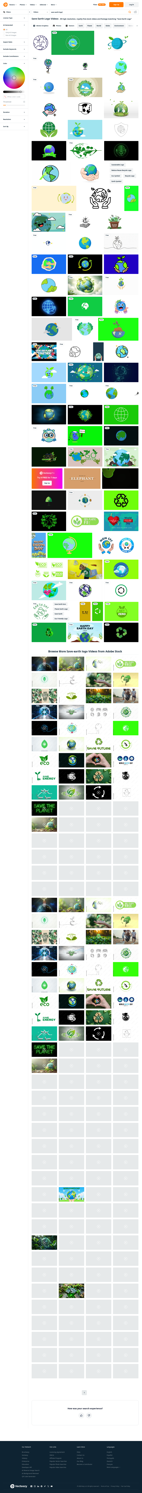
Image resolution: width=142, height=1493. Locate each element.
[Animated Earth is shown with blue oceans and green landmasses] (52, 329)
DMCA (52, 1455)
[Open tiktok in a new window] (45, 1486)
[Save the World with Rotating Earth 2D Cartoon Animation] (85, 87)
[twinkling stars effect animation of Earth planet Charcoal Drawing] (41, 43)
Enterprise (25, 1461)
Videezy (24, 1458)
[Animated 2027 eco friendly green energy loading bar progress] (49, 457)
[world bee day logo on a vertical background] (85, 611)
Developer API (27, 1467)
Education (25, 1464)
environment (119, 26)
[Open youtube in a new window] (51, 1486)
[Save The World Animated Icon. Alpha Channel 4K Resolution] (49, 108)
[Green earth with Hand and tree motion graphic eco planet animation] (121, 285)
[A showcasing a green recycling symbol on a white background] (121, 590)
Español (109, 1455)
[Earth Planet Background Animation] (49, 414)
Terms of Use (105, 1486)
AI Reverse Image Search (31, 1470)
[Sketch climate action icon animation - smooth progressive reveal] (85, 222)
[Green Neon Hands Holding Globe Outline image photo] (121, 150)
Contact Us (80, 1455)
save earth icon (60, 604)
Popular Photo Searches (58, 1464)
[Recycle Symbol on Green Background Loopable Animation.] (121, 500)
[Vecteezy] (5, 5)
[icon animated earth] (85, 306)
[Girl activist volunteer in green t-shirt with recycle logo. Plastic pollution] (85, 569)
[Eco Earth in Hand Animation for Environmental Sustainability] (121, 87)
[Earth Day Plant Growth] (85, 414)
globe (108, 26)
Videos (32, 5)
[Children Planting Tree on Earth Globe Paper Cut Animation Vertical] (121, 108)
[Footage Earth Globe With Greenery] (85, 457)
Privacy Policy (115, 1486)
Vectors (12, 5)
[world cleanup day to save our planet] (44, 351)
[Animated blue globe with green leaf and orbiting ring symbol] (117, 43)
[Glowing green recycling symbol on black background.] (120, 478)
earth (81, 26)
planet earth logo (61, 609)
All (6, 30)
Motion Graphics (42, 26)
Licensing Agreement (57, 1452)
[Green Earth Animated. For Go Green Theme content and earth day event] (54, 198)
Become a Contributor (84, 1464)
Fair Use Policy (125, 1486)
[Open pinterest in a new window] (41, 1486)
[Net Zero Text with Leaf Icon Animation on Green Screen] (121, 611)
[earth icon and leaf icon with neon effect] (49, 306)
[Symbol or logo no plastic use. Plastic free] (85, 521)
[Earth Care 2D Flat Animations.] (121, 306)
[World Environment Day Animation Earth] (49, 372)
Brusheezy (25, 1452)
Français (110, 1464)
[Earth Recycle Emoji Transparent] (85, 264)
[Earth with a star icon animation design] (121, 351)
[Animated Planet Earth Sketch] (85, 590)
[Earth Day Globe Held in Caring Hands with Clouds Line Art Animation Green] (41, 611)
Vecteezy (25, 1455)
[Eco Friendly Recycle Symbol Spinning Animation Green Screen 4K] (97, 611)
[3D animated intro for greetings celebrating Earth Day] (85, 632)
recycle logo (129, 176)
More (53, 5)
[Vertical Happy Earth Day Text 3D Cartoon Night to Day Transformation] (39, 545)
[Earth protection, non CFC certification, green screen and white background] (116, 545)
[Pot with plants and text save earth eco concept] (121, 222)
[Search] (129, 12)
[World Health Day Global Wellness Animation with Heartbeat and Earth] (121, 521)
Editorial (43, 5)
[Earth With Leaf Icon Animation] (49, 285)
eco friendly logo (61, 619)
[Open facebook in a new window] (31, 1486)
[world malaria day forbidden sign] (121, 393)
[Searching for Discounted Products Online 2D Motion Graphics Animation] (49, 436)
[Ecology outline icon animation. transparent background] (74, 351)
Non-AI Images (11, 35)
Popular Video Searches (58, 1467)
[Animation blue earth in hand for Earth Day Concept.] (121, 264)
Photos (22, 5)
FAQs (78, 1452)
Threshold (7, 102)
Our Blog (80, 1461)
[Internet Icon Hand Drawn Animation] (121, 414)
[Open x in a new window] (48, 1486)
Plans (95, 5)
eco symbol (116, 176)
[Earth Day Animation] (49, 150)
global (131, 26)
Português (110, 1458)
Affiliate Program (55, 1458)
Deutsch (110, 1461)
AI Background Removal (30, 1473)
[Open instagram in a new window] (35, 1486)
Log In (131, 5)
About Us (80, 1458)
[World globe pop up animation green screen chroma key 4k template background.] (70, 545)
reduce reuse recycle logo (121, 170)
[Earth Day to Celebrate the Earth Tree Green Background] (121, 457)
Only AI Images (11, 32)
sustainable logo (118, 165)
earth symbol (116, 181)
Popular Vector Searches (58, 1461)
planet (89, 26)
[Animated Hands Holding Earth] (100, 198)
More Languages (113, 1467)
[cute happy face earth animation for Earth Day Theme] (85, 393)
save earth (58, 614)
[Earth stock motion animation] (121, 436)
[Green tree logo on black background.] (49, 500)
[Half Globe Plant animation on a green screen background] (118, 329)
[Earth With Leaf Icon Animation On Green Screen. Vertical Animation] (131, 198)
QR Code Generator (29, 1476)
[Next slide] (135, 25)
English (109, 1452)
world (99, 26)
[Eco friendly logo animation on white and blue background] (49, 569)
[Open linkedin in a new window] (38, 1486)
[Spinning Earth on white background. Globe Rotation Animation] (85, 243)
